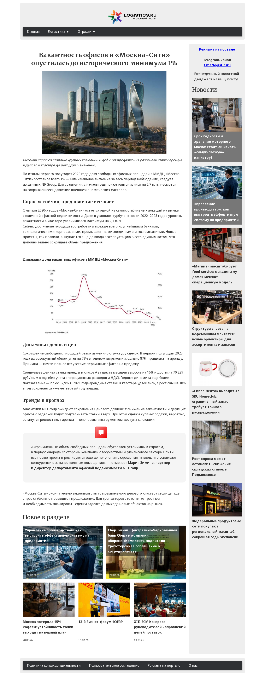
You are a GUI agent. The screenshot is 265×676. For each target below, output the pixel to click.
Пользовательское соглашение (114, 665)
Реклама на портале (217, 49)
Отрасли (85, 31)
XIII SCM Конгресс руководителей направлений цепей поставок (160, 627)
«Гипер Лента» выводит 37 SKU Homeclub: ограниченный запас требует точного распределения (215, 401)
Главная (33, 31)
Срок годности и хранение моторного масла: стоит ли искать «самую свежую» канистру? (215, 147)
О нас (193, 665)
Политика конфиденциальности (54, 665)
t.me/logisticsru (217, 65)
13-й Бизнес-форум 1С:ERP (100, 621)
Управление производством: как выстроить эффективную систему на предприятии (57, 535)
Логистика (56, 31)
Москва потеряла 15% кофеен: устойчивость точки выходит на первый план (48, 627)
